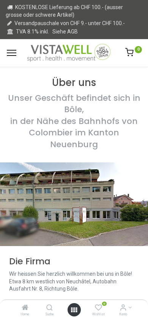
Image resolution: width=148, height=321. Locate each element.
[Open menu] (74, 310)
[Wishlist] (98, 308)
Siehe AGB (65, 32)
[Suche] (49, 308)
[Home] (25, 308)
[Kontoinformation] (123, 308)
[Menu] (11, 52)
